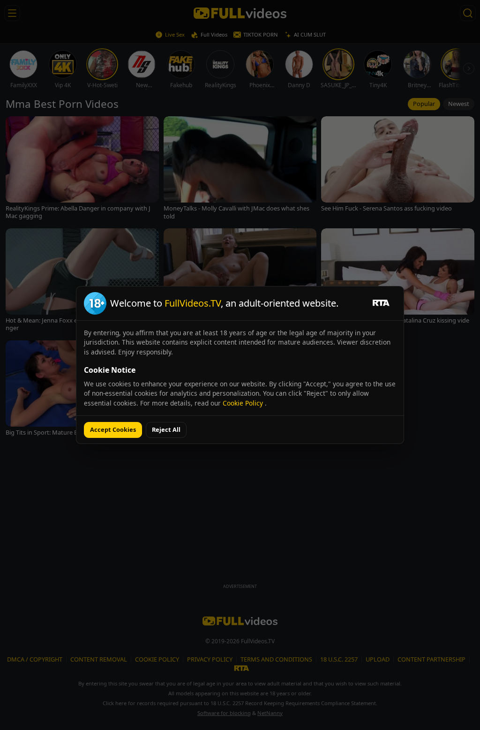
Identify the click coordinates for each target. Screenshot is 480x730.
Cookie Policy (244, 403)
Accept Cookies (113, 429)
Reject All (166, 429)
